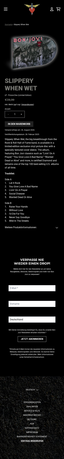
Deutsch (30, 389)
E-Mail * (12, 282)
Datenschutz (32, 428)
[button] (32, 227)
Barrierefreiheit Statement (32, 436)
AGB (32, 423)
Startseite (8, 25)
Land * (11, 313)
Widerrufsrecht (32, 415)
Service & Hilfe (32, 411)
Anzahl (7, 109)
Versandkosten (27, 105)
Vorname (13, 297)
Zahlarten (32, 406)
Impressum (32, 432)
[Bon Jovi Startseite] (32, 9)
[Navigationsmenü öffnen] (5, 9)
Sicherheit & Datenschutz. (34, 357)
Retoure (32, 419)
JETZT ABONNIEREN (32, 339)
